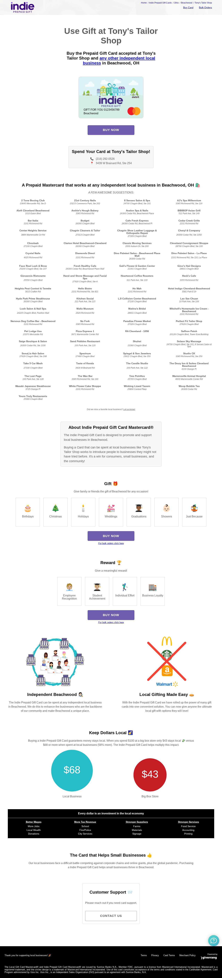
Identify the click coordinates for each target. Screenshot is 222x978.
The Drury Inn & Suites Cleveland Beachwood (189, 364)
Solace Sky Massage (189, 341)
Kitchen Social (85, 298)
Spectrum (85, 353)
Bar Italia (33, 220)
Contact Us (111, 916)
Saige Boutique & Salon (33, 341)
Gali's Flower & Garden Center (137, 266)
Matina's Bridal (137, 308)
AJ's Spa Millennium (189, 200)
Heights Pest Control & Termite (33, 288)
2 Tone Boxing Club (33, 200)
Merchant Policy (187, 955)
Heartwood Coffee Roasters (137, 276)
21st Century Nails (85, 200)
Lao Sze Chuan (189, 298)
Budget (85, 220)
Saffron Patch (189, 331)
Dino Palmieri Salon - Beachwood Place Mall (137, 254)
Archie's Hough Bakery (85, 210)
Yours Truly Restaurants (33, 396)
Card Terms (169, 955)
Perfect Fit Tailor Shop (189, 321)
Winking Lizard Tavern (137, 386)
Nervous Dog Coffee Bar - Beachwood (33, 321)
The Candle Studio (137, 363)
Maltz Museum (84, 308)
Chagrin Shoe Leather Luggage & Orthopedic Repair (137, 231)
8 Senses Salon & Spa (137, 200)
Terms (144, 955)
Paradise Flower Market (137, 321)
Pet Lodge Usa (33, 331)
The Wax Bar (85, 376)
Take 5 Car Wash (33, 363)
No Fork (85, 321)
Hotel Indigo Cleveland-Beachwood (189, 288)
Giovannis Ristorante (33, 276)
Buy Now (111, 130)
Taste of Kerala (85, 363)
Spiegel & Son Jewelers (137, 353)
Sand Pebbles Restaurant (85, 341)
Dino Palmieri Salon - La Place (189, 253)
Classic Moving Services (137, 243)
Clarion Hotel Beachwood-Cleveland (85, 243)
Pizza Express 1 (85, 331)
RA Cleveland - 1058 (137, 331)
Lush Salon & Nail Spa (33, 308)
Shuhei (137, 341)
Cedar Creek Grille (189, 220)
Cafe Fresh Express (137, 220)
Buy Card (188, 7)
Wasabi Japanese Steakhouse (33, 386)
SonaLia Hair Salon (33, 353)
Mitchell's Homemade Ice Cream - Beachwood (189, 310)
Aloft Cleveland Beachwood (32, 210)
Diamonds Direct (85, 253)
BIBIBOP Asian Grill (189, 210)
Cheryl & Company (189, 230)
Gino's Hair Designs (189, 266)
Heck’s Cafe (189, 276)
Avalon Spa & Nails (137, 210)
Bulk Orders (205, 7)
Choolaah (33, 243)
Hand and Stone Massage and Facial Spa (85, 277)
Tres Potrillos (137, 376)
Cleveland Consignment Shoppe (189, 243)
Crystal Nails (32, 253)
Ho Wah (137, 288)
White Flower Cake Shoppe (85, 386)
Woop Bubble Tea (189, 386)
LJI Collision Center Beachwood (137, 298)
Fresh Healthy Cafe (85, 266)
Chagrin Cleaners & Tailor (85, 230)
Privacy (155, 955)
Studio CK (189, 353)
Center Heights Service (32, 230)
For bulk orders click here (111, 543)
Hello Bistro (85, 288)
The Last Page (32, 376)
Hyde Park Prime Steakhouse (33, 298)
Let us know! (129, 409)
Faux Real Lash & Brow (33, 266)
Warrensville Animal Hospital (189, 376)
